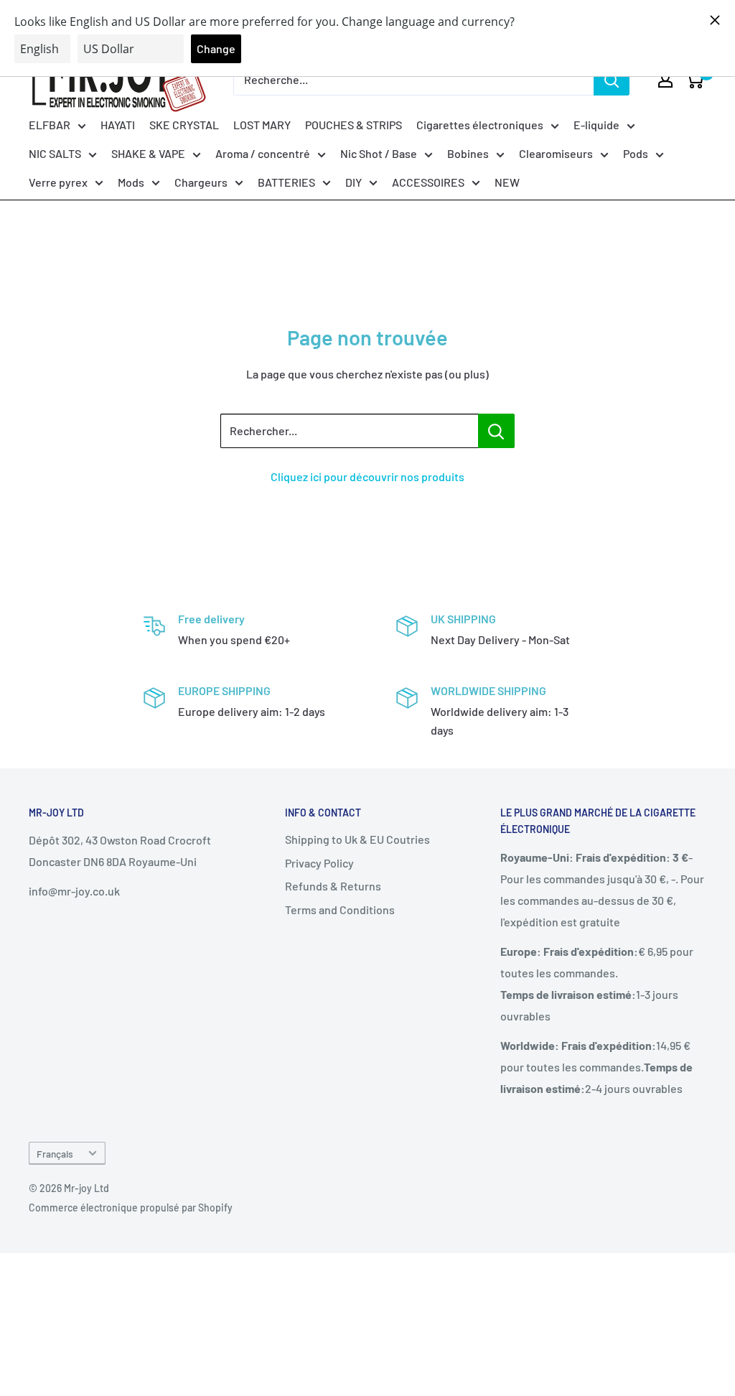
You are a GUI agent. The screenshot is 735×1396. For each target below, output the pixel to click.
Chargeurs (201, 182)
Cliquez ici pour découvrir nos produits (367, 476)
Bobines (468, 153)
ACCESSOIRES (428, 182)
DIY (353, 182)
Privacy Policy (319, 863)
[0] (694, 79)
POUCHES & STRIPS (353, 124)
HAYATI (117, 124)
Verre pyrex (58, 182)
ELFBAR (49, 124)
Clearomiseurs (556, 153)
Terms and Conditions (340, 909)
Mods (131, 182)
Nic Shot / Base (378, 153)
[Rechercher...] (496, 431)
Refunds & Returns (333, 886)
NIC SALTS (55, 153)
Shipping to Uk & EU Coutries (357, 839)
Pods (635, 153)
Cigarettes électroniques (479, 124)
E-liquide (596, 124)
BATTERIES (286, 182)
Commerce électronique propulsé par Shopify (131, 1207)
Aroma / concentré (262, 153)
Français (55, 1154)
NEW (507, 182)
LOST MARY (262, 124)
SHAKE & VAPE (148, 153)
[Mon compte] (665, 80)
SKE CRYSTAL (184, 124)
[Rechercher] (611, 80)
